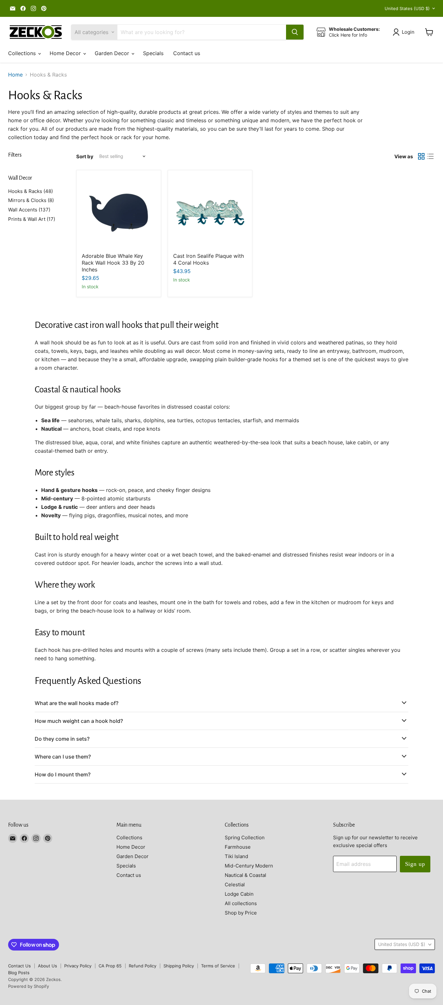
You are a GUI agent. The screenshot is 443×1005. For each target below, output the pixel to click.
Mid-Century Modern (249, 866)
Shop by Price (241, 913)
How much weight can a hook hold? (79, 721)
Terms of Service (218, 965)
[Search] (295, 32)
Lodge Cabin (239, 894)
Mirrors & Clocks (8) (31, 200)
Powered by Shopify (28, 986)
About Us (47, 965)
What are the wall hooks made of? (76, 703)
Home (15, 75)
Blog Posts (19, 972)
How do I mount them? (62, 774)
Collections (22, 53)
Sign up (415, 864)
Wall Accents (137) (29, 210)
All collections (241, 903)
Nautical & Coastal (245, 875)
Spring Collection (245, 837)
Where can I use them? (63, 756)
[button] (405, 32)
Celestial (235, 884)
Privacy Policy (77, 965)
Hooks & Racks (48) (30, 191)
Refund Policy (142, 965)
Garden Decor (113, 53)
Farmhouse (238, 847)
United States (407, 8)
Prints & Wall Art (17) (31, 219)
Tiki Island (236, 856)
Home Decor (66, 53)
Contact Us (19, 965)
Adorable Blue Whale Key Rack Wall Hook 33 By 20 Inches (113, 263)
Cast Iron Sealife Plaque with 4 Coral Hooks (208, 259)
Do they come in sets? (62, 739)
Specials (153, 53)
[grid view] (421, 156)
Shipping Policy (178, 965)
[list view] (430, 156)
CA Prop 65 (110, 965)
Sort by (84, 156)
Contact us (186, 53)
